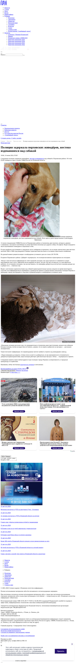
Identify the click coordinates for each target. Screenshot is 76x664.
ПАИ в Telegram (5, 456)
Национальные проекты (12, 128)
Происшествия (13, 23)
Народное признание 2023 (16, 43)
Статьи (6, 9)
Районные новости (10, 130)
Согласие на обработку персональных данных (15, 632)
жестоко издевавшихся (37, 158)
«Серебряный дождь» (11, 135)
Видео (6, 13)
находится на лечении (27, 364)
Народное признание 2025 (16, 39)
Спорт (10, 28)
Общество (11, 21)
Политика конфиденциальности (11, 630)
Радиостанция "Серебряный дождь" (19, 31)
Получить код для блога (8, 370)
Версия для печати (22, 370)
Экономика (11, 19)
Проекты (7, 33)
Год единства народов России (13, 133)
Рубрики (7, 16)
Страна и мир (12, 29)
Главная (3, 141)
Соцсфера (11, 24)
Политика (11, 18)
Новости (7, 8)
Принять (60, 651)
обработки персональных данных (17, 655)
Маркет (10, 36)
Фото (6, 11)
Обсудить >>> (15, 372)
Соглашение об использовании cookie (13, 629)
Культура (11, 26)
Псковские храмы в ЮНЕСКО (18, 38)
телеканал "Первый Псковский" (18, 34)
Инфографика (8, 14)
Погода (6, 131)
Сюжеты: (4, 125)
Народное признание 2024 (16, 41)
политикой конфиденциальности (33, 653)
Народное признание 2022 (16, 44)
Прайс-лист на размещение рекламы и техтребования (18, 635)
